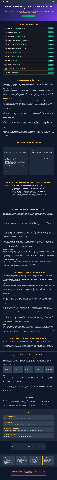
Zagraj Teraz (51, 28)
